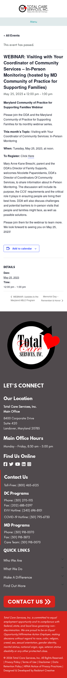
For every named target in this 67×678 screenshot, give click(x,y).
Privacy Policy (12, 662)
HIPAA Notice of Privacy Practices (43, 666)
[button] (62, 559)
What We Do (13, 569)
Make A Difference (18, 577)
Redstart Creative (44, 670)
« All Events (12, 35)
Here (31, 156)
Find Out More (15, 586)
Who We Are (13, 560)
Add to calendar (22, 248)
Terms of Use (29, 662)
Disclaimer (44, 662)
